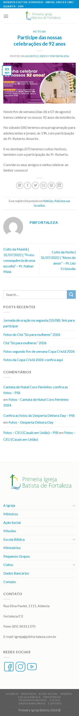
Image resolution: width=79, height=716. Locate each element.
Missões (9, 531)
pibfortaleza (59, 56)
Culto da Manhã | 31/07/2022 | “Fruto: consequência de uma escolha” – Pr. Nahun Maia (19, 260)
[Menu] (6, 16)
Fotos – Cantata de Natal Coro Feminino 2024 (35, 402)
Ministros (10, 514)
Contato (9, 582)
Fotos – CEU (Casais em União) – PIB (30, 432)
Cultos (8, 564)
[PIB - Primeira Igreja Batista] (42, 16)
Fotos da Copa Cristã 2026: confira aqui (33, 360)
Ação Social (12, 522)
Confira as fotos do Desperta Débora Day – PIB (39, 415)
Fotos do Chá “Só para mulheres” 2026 (31, 334)
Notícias (39, 31)
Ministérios (12, 548)
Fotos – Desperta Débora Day (31, 422)
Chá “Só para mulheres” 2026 (25, 343)
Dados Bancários (16, 573)
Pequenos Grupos (16, 556)
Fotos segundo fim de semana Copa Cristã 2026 (39, 351)
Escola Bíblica (14, 539)
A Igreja (9, 505)
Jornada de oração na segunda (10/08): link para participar (39, 323)
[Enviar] (71, 294)
